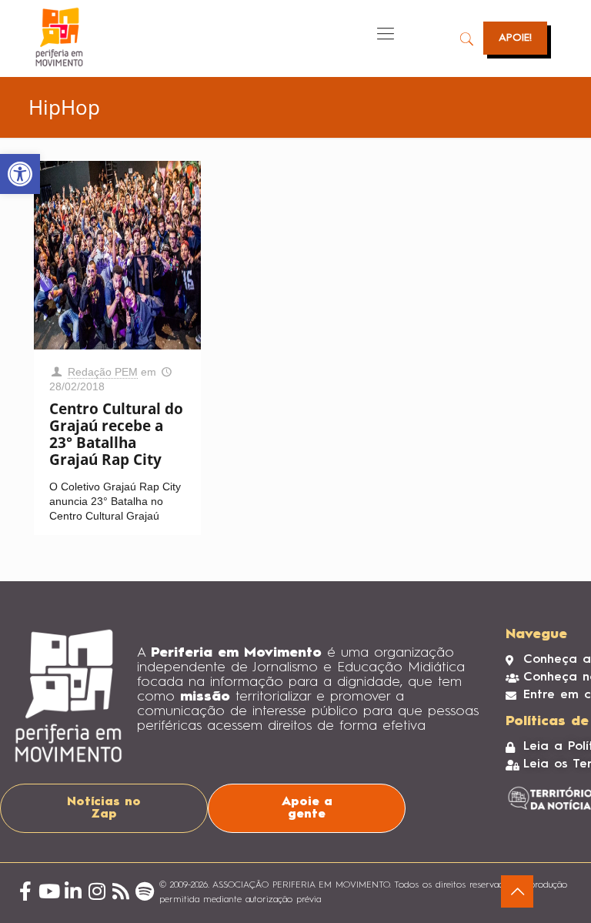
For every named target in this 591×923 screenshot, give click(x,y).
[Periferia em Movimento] (59, 37)
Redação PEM (103, 372)
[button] (20, 174)
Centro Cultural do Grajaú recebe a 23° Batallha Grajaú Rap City (116, 434)
